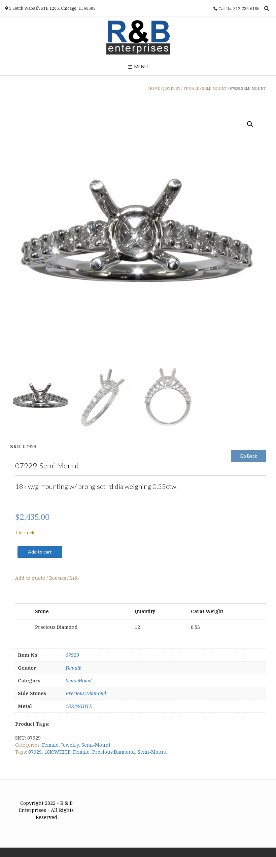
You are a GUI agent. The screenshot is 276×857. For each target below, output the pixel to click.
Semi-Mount (79, 680)
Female (73, 668)
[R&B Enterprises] (138, 37)
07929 (72, 655)
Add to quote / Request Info (47, 578)
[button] (250, 124)
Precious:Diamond (86, 693)
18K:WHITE (79, 706)
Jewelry (70, 745)
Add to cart (40, 552)
